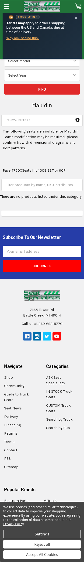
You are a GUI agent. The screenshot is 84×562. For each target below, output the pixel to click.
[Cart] (78, 6)
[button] (77, 120)
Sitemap (11, 467)
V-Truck (50, 500)
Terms (9, 441)
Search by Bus (58, 428)
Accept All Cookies (42, 554)
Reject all (42, 544)
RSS (7, 458)
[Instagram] (37, 336)
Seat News (13, 408)
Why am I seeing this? (22, 38)
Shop (8, 377)
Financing (12, 425)
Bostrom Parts (16, 500)
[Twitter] (47, 336)
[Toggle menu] (6, 6)
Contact (10, 450)
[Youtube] (56, 336)
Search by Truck (59, 419)
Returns (11, 433)
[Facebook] (27, 336)
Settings (42, 534)
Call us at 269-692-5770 (42, 323)
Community (14, 386)
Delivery (11, 416)
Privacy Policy (13, 524)
